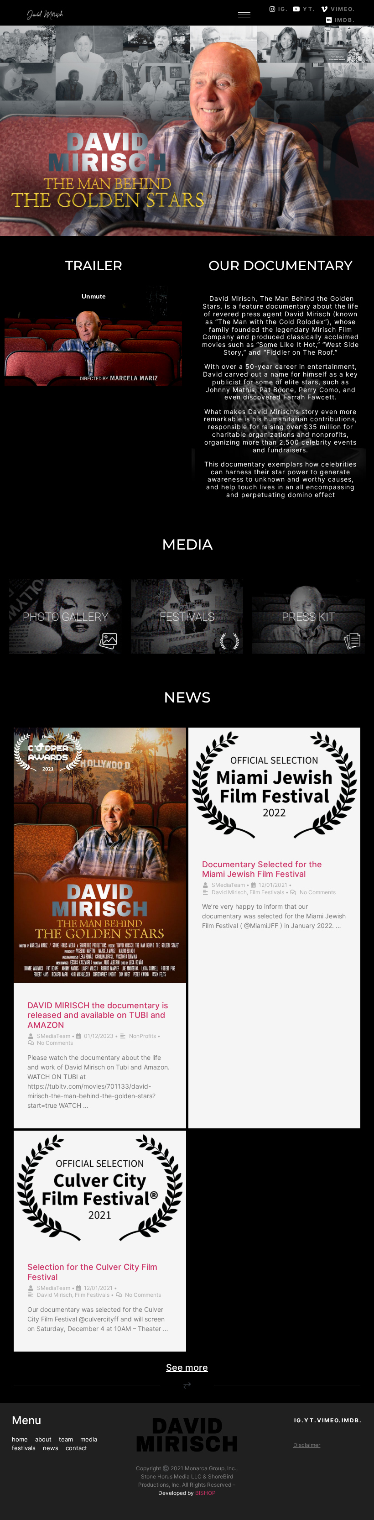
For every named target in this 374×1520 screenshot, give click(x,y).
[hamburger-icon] (244, 14)
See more (187, 1367)
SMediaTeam (53, 1036)
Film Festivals (266, 892)
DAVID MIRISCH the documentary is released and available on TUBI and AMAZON (97, 1015)
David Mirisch (229, 892)
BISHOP (205, 1492)
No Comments (55, 1042)
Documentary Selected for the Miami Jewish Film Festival (262, 869)
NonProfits (142, 1036)
